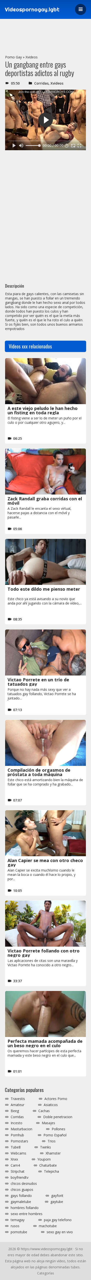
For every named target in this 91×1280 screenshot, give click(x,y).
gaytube (56, 1202)
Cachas (44, 1111)
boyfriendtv (19, 1177)
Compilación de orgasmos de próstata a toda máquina (39, 772)
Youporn (44, 1159)
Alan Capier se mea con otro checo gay (45, 862)
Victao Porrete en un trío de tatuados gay (38, 682)
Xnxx (14, 1159)
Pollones (58, 1129)
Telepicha (51, 1171)
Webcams (18, 1153)
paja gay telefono (58, 1220)
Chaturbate (48, 1165)
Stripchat (18, 1171)
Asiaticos (51, 1105)
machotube (48, 1226)
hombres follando (25, 1208)
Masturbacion (21, 1129)
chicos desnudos (24, 1184)
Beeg (15, 1111)
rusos (15, 1226)
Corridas (41, 83)
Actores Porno (55, 1099)
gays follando (21, 1196)
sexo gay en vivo (60, 1232)
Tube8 (16, 1147)
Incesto (16, 1123)
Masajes (48, 1123)
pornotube (19, 1232)
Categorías (45, 1273)
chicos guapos (22, 1190)
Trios (52, 1141)
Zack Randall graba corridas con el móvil (45, 501)
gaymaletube (21, 1202)
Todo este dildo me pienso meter (44, 589)
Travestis (18, 1099)
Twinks (45, 1147)
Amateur (17, 1105)
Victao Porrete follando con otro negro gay (44, 953)
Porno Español (54, 1135)
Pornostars (19, 1141)
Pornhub (17, 1135)
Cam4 (15, 1165)
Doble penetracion (57, 1117)
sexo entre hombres (26, 1214)
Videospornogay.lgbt (32, 9)
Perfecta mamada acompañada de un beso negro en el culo (45, 1043)
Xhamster (53, 1153)
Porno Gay (13, 57)
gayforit (57, 1196)
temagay (18, 1220)
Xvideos (31, 57)
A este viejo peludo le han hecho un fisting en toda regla (43, 410)
